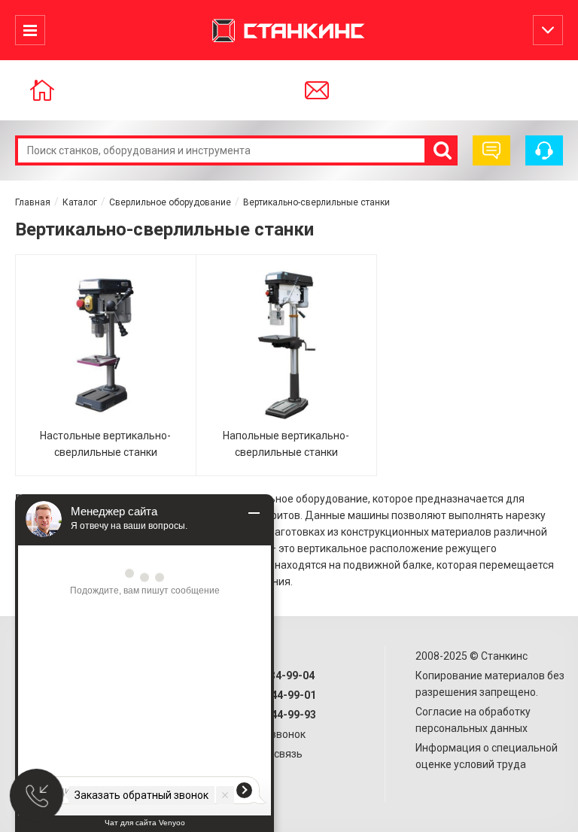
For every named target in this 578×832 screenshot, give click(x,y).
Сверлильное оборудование (170, 202)
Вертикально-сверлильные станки (316, 202)
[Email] (336, 90)
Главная (32, 202)
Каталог (79, 202)
